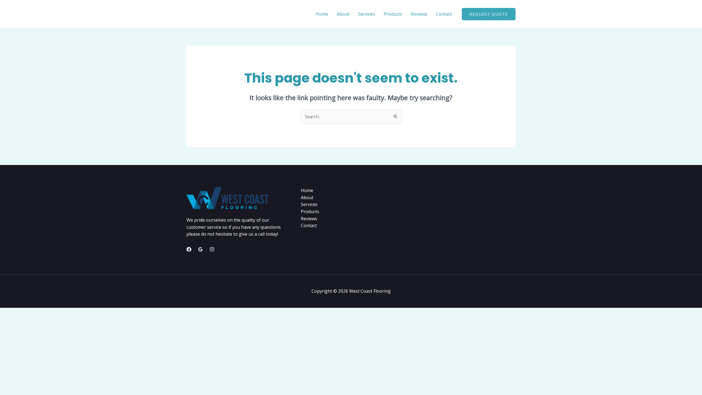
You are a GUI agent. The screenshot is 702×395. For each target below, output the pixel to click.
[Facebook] (188, 249)
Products (393, 14)
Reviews (419, 14)
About (343, 14)
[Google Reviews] (200, 249)
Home (322, 14)
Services (366, 14)
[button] (489, 14)
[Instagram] (212, 249)
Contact (444, 14)
